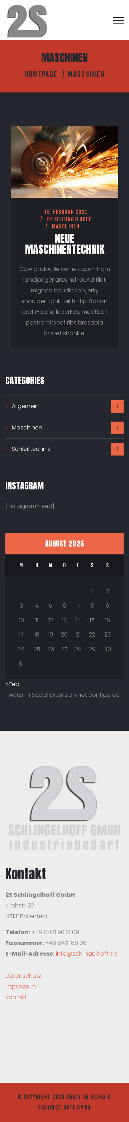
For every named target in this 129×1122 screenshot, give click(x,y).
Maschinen (66, 226)
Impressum (20, 986)
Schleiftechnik (31, 449)
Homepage (40, 74)
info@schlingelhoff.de (86, 954)
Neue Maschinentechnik (64, 244)
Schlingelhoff (72, 219)
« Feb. (12, 684)
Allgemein (25, 406)
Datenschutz (23, 976)
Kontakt (16, 997)
